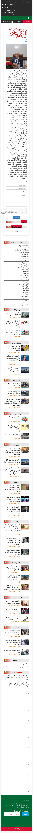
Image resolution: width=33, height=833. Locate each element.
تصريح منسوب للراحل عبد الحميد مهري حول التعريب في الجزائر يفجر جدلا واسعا (13, 541)
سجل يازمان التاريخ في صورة (13, 610)
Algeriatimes (21, 829)
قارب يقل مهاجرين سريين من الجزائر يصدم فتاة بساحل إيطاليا (12, 370)
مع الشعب (21, 41)
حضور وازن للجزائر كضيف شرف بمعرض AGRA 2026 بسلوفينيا (13, 568)
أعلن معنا (21, 2)
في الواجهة (25, 288)
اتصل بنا (8, 2)
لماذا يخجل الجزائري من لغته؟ (13, 435)
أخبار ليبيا (26, 260)
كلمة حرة (26, 292)
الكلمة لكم (26, 271)
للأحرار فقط (25, 298)
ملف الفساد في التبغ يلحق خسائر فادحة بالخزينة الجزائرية (13, 552)
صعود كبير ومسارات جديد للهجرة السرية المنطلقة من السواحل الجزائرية (12, 499)
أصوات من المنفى (23, 267)
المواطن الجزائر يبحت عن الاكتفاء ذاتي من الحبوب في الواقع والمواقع (12, 577)
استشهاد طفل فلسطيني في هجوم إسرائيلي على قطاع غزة (13, 642)
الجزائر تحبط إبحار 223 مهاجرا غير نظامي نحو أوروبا (12, 461)
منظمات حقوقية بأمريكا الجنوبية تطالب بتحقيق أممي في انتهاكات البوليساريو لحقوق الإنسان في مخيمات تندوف (12, 528)
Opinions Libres (24, 246)
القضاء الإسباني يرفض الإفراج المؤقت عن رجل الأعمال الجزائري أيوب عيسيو (13, 510)
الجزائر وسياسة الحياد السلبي (13, 418)
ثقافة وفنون (25, 277)
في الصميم (25, 286)
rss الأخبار (26, 664)
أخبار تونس (25, 258)
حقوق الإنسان (25, 282)
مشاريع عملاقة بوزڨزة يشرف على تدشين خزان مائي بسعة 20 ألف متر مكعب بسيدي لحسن (12, 402)
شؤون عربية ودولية (23, 284)
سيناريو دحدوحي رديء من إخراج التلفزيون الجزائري (13, 426)
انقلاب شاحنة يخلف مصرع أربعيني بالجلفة (14, 392)
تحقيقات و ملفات (24, 275)
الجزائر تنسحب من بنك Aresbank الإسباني (13, 314)
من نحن (14, 2)
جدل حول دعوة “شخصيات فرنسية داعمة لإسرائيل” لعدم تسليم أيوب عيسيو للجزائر (13, 451)
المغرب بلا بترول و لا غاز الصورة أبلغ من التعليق (13, 602)
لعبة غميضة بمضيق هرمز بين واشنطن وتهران (13, 618)
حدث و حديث (25, 279)
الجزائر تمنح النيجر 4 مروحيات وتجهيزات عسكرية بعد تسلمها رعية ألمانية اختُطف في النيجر (12, 471)
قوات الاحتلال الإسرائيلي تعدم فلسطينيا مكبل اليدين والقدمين (13, 632)
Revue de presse (24, 252)
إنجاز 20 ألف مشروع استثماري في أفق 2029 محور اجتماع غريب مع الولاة (12, 587)
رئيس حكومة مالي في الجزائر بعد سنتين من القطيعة (13, 348)
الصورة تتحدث (24, 269)
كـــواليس (26, 248)
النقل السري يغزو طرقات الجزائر (12, 651)
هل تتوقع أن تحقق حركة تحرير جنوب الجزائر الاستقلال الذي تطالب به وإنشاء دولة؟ (17, 685)
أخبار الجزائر (25, 254)
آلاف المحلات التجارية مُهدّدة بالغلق (13, 384)
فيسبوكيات (26, 290)
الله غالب (26, 273)
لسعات (27, 294)
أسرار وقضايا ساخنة (23, 265)
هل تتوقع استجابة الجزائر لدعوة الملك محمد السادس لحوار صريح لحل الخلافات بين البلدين (17, 677)
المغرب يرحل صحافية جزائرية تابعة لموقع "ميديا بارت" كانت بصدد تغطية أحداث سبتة (13, 359)
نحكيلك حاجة (25, 305)
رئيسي (28, 2)
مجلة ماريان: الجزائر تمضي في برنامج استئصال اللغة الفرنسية (13, 332)
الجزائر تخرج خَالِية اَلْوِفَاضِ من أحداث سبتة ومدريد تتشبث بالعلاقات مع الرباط (13, 488)
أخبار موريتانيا (25, 263)
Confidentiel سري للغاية (22, 250)
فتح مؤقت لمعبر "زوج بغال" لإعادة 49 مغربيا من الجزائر (13, 322)
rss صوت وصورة (24, 667)
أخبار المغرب (25, 256)
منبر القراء (26, 303)
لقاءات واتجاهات (24, 296)
